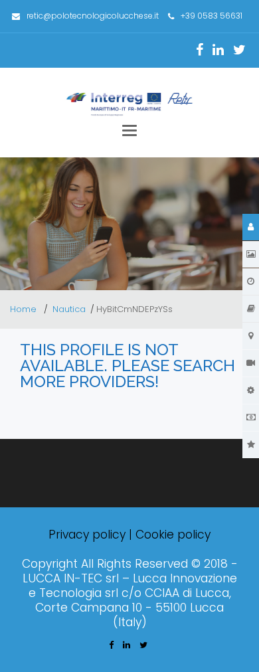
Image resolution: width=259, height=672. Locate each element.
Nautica (69, 309)
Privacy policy (87, 535)
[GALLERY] (250, 254)
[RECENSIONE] (250, 445)
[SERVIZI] (250, 390)
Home (24, 309)
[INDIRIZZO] (250, 308)
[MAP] (250, 336)
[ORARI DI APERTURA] (250, 281)
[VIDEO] (250, 363)
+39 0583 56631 (211, 15)
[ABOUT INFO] (250, 227)
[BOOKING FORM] (250, 417)
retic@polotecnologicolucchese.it (93, 15)
